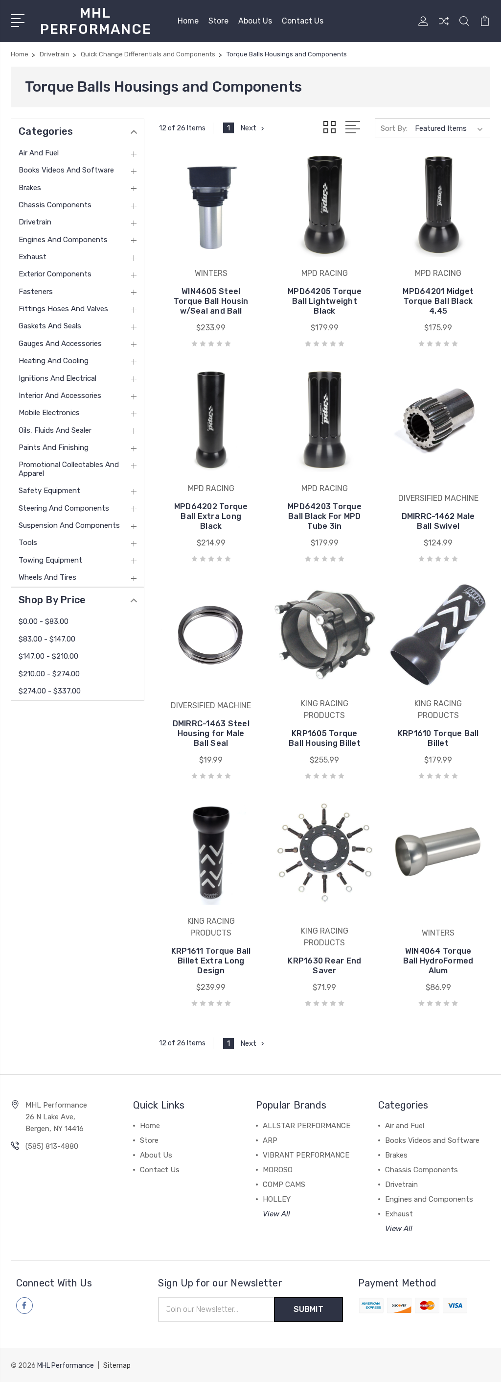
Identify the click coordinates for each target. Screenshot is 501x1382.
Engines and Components (63, 239)
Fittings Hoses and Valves (63, 308)
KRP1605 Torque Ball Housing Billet (325, 738)
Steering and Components (64, 508)
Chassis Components (55, 204)
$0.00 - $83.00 (43, 621)
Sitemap (117, 1365)
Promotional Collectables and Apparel (69, 469)
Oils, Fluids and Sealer (55, 430)
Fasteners (36, 291)
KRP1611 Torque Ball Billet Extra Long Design (211, 960)
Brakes (30, 187)
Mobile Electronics (49, 412)
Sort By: (394, 128)
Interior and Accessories (60, 395)
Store (218, 20)
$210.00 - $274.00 (49, 673)
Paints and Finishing (54, 447)
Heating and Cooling (54, 360)
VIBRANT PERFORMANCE (306, 1155)
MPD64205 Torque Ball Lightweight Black (325, 301)
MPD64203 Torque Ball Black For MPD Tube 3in (325, 516)
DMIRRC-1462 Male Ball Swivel (438, 521)
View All (276, 1213)
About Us (255, 20)
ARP (270, 1140)
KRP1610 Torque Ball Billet (438, 738)
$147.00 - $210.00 (48, 656)
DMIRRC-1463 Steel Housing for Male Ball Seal (211, 733)
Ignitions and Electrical (57, 378)
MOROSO (278, 1169)
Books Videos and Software (66, 170)
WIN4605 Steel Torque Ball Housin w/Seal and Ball (211, 301)
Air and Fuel (39, 152)
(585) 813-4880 (51, 1146)
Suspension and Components (69, 525)
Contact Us (302, 20)
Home (188, 20)
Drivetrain (35, 222)
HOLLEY (277, 1199)
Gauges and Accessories (60, 343)
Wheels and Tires (47, 577)
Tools (28, 542)
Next (248, 127)
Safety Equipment (49, 490)
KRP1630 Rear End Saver (324, 965)
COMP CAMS (284, 1184)
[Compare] (443, 27)
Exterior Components (55, 274)
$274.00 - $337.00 (50, 691)
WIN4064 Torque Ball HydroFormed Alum (438, 960)
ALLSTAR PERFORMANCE (306, 1125)
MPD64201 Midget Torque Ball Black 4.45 (438, 301)
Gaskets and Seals (50, 325)
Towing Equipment (50, 560)
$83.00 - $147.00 (47, 639)
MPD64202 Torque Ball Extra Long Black (211, 516)
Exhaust (32, 256)
